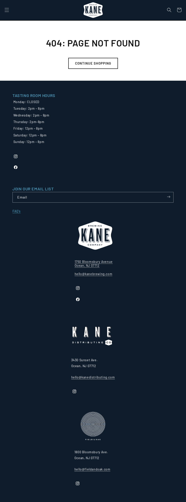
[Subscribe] (169, 197)
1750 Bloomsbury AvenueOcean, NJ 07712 (94, 263)
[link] (33, 95)
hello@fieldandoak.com (92, 469)
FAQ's (16, 211)
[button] (7, 10)
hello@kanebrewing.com (94, 274)
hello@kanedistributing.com (93, 377)
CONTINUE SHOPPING (93, 63)
